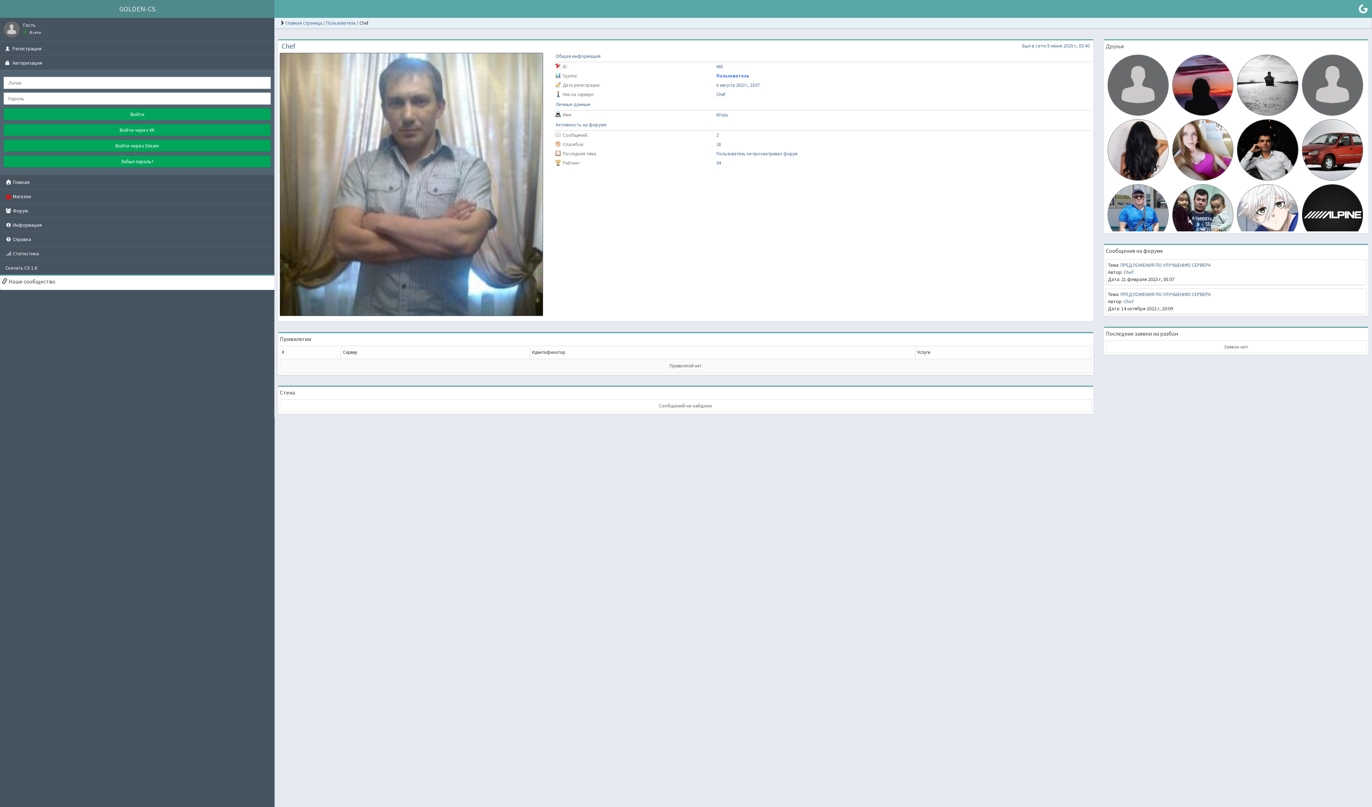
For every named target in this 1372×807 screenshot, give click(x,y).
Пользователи (341, 23)
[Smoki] (1332, 84)
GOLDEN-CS (137, 8)
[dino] (1202, 214)
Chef (1129, 272)
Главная (21, 182)
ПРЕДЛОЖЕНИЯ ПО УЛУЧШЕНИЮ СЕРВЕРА (1165, 265)
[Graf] (1267, 149)
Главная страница (303, 23)
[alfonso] (1138, 84)
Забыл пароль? (137, 161)
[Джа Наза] (1138, 214)
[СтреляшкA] (1202, 84)
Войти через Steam (137, 145)
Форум (20, 210)
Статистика (25, 253)
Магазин (21, 196)
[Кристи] (1138, 149)
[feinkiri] (1267, 214)
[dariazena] (1202, 149)
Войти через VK (137, 130)
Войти (137, 114)
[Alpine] (1332, 214)
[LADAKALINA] (1332, 149)
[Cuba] (1267, 84)
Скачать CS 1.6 (21, 268)
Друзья (1115, 46)
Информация (27, 225)
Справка (21, 239)
